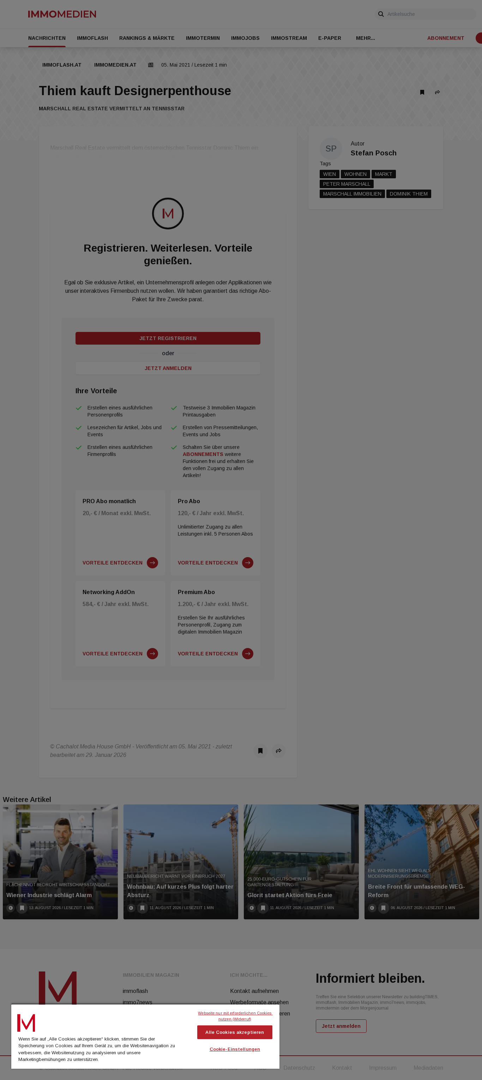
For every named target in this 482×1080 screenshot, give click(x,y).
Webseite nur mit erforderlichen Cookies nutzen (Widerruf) (235, 1016)
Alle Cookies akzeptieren (234, 1032)
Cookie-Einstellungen (235, 1049)
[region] (145, 1036)
